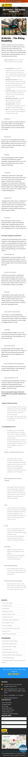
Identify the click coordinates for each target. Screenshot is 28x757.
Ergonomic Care (6, 631)
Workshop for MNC (7, 649)
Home (4, 14)
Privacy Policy (6, 755)
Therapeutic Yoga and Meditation (10, 620)
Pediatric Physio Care (7, 617)
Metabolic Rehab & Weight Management (12, 655)
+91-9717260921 (20, 695)
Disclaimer (22, 755)
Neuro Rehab (5, 608)
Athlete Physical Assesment (9, 634)
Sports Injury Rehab (7, 603)
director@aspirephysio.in (12, 698)
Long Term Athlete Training (9, 646)
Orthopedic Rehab (6, 606)
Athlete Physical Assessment (9, 643)
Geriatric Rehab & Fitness (8, 614)
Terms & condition (14, 755)
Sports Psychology (7, 625)
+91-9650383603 (11, 695)
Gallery (20, 669)
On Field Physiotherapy (8, 657)
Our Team (14, 669)
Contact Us (14, 671)
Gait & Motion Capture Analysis (10, 641)
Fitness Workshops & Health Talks (10, 628)
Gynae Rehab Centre (7, 611)
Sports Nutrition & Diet (8, 622)
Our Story (9, 669)
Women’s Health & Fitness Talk (10, 652)
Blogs (24, 669)
